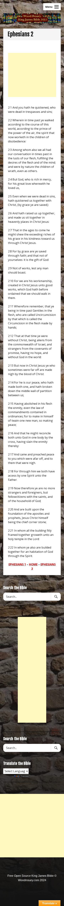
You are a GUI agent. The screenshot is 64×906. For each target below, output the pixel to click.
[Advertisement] (32, 75)
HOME (33, 564)
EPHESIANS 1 (17, 564)
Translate (25, 776)
